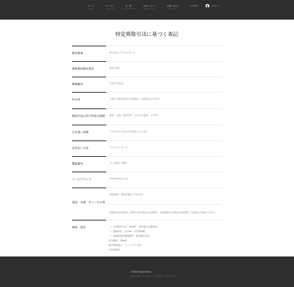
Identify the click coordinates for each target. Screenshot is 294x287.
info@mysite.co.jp (118, 178)
